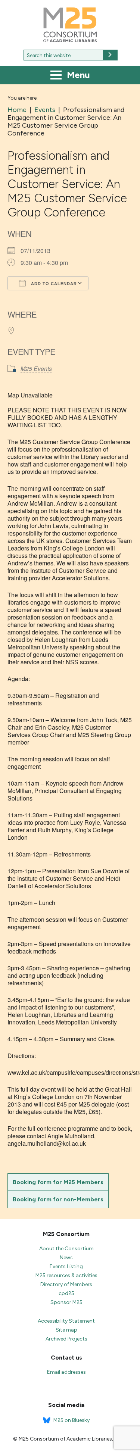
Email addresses (66, 1372)
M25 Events (36, 368)
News (66, 1257)
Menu (77, 74)
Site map (66, 1330)
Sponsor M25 (66, 1302)
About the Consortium (66, 1248)
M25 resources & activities (66, 1275)
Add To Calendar (53, 283)
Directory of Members (66, 1284)
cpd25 (66, 1293)
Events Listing (66, 1266)
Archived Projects (66, 1339)
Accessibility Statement (66, 1321)
